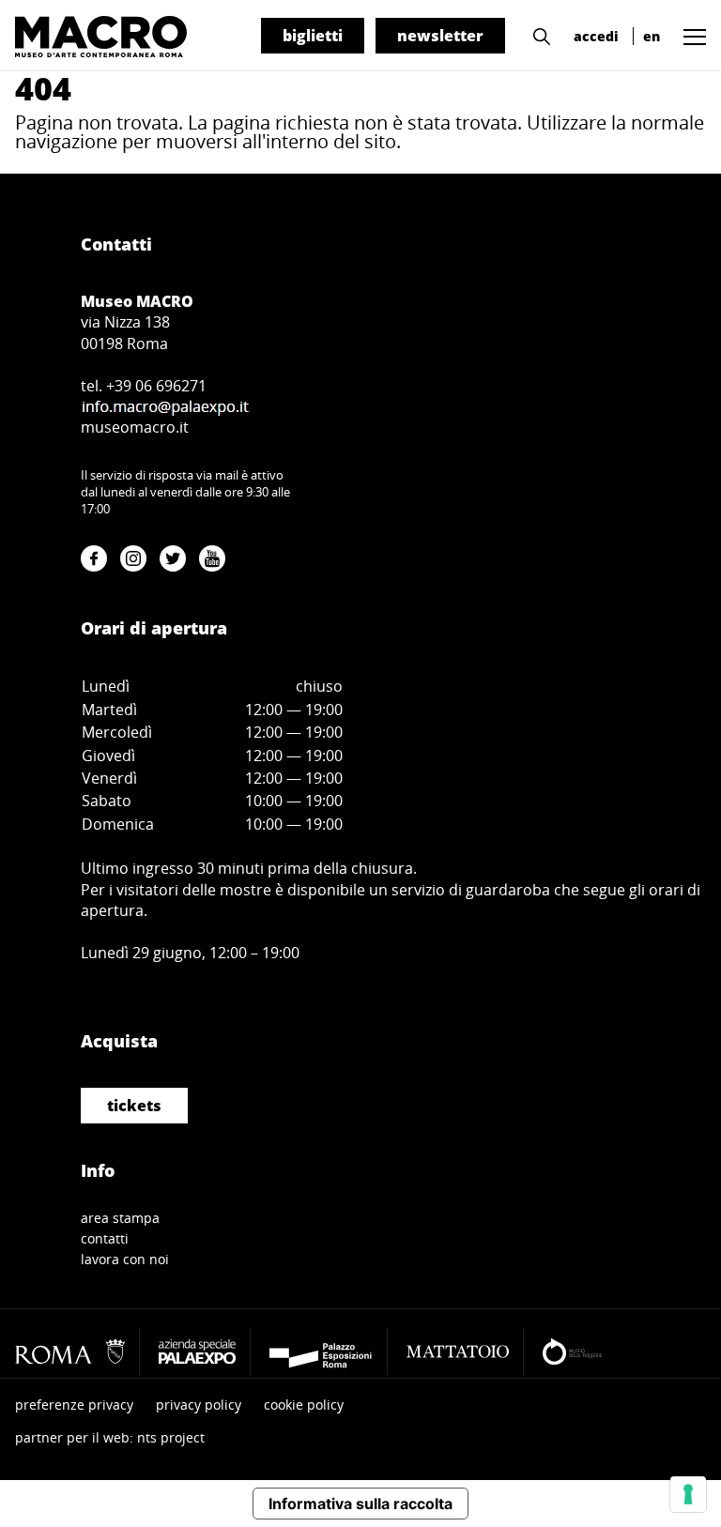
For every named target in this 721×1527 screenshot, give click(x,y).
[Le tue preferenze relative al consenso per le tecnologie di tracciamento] (688, 1494)
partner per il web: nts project (110, 1437)
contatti (105, 1238)
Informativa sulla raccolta (360, 1503)
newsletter (440, 35)
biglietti (313, 35)
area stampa (120, 1218)
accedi (596, 36)
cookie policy (304, 1404)
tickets (134, 1105)
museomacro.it (135, 427)
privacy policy (198, 1404)
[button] (537, 34)
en (651, 36)
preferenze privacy (74, 1404)
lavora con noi (125, 1259)
